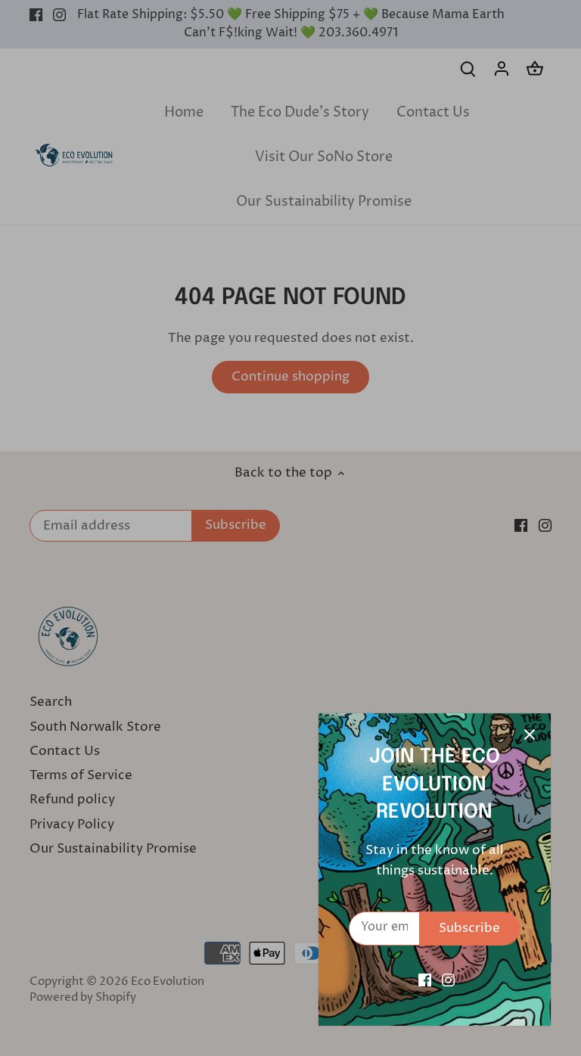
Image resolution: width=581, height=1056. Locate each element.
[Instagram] (448, 980)
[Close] (529, 734)
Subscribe (469, 928)
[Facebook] (424, 980)
